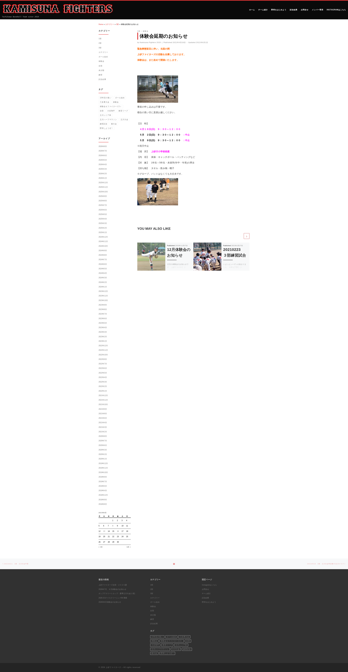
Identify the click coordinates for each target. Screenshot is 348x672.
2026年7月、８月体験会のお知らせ (112, 589)
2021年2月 (103, 432)
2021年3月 (103, 427)
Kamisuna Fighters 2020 (150, 42)
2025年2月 (103, 228)
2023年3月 (103, 332)
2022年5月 (103, 373)
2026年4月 (103, 164)
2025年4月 (103, 219)
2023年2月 (103, 337)
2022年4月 (103, 377)
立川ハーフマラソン (108, 119)
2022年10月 (103, 355)
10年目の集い (105, 98)
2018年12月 (103, 495)
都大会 (114, 124)
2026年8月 (103, 146)
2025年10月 (103, 192)
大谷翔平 (111, 111)
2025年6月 (103, 210)
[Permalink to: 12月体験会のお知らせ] (151, 257)
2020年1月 (103, 459)
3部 (117, 24)
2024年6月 (103, 264)
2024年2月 (103, 282)
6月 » (129, 547)
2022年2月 (103, 386)
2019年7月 (103, 482)
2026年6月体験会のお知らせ (110, 602)
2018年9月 (103, 500)
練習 (100, 75)
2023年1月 (103, 341)
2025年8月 (103, 201)
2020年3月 (103, 450)
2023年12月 (103, 291)
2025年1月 (103, 232)
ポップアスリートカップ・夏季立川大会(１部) (117, 594)
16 (118, 531)
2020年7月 (103, 441)
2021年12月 (103, 395)
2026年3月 (103, 169)
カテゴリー (109, 24)
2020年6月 (103, 445)
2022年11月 (103, 350)
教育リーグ (123, 111)
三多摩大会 (104, 102)
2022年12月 (103, 346)
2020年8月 (103, 436)
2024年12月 (103, 237)
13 (104, 531)
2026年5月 (103, 160)
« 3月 (101, 547)
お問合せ (205, 589)
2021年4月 (103, 423)
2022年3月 (103, 382)
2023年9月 (103, 305)
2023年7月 (103, 314)
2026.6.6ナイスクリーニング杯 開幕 (113, 598)
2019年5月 (103, 486)
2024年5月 (103, 269)
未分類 (101, 70)
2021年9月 (103, 409)
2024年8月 (103, 255)
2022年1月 (103, 391)
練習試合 (103, 124)
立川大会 (124, 119)
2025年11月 (103, 187)
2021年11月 (103, 400)
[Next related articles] (246, 236)
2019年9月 (103, 477)
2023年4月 (103, 327)
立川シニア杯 (105, 115)
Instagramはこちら (209, 585)
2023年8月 (103, 309)
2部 (100, 43)
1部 (100, 39)
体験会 (101, 61)
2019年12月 (103, 463)
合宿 (100, 66)
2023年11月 (103, 296)
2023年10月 (103, 300)
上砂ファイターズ (113, 667)
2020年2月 (103, 454)
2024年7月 (103, 260)
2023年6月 (103, 318)
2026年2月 (103, 174)
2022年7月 (103, 364)
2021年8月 (103, 414)
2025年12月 (103, 183)
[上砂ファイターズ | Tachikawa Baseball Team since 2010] (57, 8)
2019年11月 (103, 468)
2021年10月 (103, 404)
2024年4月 (103, 273)
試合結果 (102, 79)
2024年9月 (103, 251)
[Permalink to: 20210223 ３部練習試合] (207, 257)
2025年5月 (103, 214)
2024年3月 (103, 278)
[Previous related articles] (240, 236)
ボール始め (103, 57)
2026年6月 (103, 155)
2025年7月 (103, 205)
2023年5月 (103, 323)
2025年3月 (103, 223)
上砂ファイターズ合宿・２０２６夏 (113, 585)
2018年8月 (103, 504)
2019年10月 (103, 472)
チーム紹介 (206, 594)
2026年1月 (103, 178)
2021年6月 (103, 418)
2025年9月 (103, 196)
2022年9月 (103, 359)
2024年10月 (103, 246)
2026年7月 (103, 151)
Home (101, 24)
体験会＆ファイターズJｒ (111, 106)
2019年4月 (103, 490)
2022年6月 (103, 368)
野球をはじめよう (209, 602)
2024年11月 (103, 241)
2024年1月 (103, 287)
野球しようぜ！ (106, 128)
